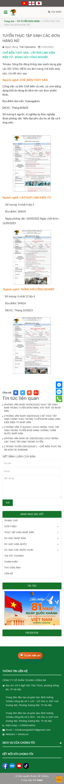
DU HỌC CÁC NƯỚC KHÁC (18, 550)
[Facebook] (59, 384)
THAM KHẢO (11, 562)
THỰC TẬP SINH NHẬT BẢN (19, 532)
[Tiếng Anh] (31, 3)
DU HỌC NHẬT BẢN (15, 538)
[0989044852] (59, 398)
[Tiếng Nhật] (39, 3)
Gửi (8, 503)
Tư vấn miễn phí (32, 655)
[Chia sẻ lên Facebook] (15, 392)
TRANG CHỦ (11, 520)
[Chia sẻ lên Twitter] (22, 392)
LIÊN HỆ (8, 574)
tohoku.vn (23, 734)
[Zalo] (59, 391)
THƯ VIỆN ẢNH (12, 568)
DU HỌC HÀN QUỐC (15, 544)
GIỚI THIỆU (10, 526)
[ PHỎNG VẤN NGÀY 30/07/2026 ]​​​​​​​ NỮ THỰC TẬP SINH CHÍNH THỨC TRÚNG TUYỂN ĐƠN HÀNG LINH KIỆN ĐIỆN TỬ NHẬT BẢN (32, 419)
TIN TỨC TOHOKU (14, 556)
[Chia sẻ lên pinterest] (29, 392)
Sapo (40, 780)
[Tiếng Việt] (24, 3)
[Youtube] (19, 766)
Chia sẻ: (6, 393)
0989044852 (27, 725)
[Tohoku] (13, 12)
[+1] (36, 392)
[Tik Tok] (26, 766)
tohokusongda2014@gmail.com (33, 730)
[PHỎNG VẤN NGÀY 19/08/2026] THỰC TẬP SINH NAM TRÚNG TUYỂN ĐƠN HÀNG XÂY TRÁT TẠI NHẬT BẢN (32, 408)
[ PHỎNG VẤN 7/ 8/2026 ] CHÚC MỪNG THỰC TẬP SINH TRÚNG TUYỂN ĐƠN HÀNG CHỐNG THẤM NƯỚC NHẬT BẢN (31, 430)
